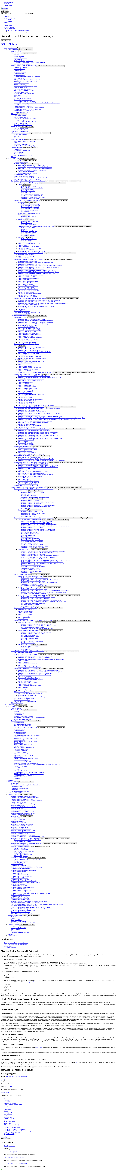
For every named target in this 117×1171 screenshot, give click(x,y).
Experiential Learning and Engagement (25, 176)
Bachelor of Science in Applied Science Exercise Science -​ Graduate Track (38, 432)
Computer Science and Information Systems (30, 519)
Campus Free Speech (10, 1103)
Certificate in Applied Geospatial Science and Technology (37, 628)
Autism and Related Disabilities (22, 841)
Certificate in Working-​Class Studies (21, 899)
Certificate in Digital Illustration (26, 341)
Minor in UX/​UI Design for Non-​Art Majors (30, 337)
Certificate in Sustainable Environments (32, 641)
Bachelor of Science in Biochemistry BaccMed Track (35, 506)
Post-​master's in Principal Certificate (20, 912)
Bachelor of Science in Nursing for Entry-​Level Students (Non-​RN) (36, 459)
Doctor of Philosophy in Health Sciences (22, 799)
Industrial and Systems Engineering (23, 854)
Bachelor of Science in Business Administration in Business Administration (38, 670)
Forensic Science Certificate (28, 514)
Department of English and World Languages (26, 182)
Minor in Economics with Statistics (27, 663)
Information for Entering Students (20, 133)
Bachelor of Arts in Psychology (26, 254)
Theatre (16, 359)
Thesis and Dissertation (20, 766)
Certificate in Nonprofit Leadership (27, 682)
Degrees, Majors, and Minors (22, 87)
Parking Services (18, 152)
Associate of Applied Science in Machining (33, 554)
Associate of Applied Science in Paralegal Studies (31, 251)
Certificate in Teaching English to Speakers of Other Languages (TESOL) (31, 893)
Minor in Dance (22, 364)
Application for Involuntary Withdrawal (25, 141)
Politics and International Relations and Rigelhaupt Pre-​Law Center (36, 226)
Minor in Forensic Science (28, 516)
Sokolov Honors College (17, 703)
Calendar (6, 16)
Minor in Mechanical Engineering (30, 604)
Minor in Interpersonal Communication (28, 278)
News (5, 1115)
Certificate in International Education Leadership (24, 881)
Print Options (4, 11)
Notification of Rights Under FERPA (24, 93)
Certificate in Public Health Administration (22, 887)
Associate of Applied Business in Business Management (33, 696)
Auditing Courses (19, 736)
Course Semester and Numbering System (25, 86)
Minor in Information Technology (30, 538)
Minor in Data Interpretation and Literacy (29, 243)
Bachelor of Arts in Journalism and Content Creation (32, 264)
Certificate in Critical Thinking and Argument (33, 195)
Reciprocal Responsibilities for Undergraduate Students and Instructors (33, 178)
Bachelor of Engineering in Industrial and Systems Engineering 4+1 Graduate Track (44, 601)
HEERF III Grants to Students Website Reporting (17, 1131)
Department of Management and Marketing (26, 668)
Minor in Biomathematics (25, 614)
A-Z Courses (7, 19)
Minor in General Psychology (26, 256)
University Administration (21, 128)
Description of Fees (16, 920)
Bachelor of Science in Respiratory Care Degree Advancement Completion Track (40, 416)
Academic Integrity (19, 75)
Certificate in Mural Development (27, 342)
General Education (19, 163)
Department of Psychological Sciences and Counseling (29, 253)
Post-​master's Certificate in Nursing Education (23, 910)
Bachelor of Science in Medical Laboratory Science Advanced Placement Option (39, 413)
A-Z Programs (8, 21)
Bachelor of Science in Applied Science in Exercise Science (34, 430)
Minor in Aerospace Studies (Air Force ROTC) (27, 485)
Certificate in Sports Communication (28, 296)
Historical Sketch (19, 56)
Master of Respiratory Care (18, 822)
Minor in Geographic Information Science (32, 627)
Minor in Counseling (23, 257)
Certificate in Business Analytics (26, 676)
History (20, 214)
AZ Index (6, 3)
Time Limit (17, 767)
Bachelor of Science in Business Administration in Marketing (34, 675)
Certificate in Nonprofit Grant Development (33, 197)
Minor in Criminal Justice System (27, 386)
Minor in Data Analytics (24, 615)
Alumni (6, 1098)
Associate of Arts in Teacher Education (28, 304)
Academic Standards (20, 733)
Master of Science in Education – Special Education (25, 838)
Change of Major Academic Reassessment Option (27, 79)
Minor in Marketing (23, 687)
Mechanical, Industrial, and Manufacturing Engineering (33, 595)
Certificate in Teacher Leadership (20, 892)
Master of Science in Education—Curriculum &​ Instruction (27, 843)
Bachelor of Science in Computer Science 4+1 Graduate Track (38, 529)
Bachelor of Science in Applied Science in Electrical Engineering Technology (42, 562)
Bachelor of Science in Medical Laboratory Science (32, 411)
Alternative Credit (19, 78)
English (20, 184)
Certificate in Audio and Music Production (29, 356)
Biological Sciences (23, 490)
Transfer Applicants (19, 120)
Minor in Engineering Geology (29, 635)
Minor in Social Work (24, 479)
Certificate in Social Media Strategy (27, 295)
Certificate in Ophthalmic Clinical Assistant (29, 425)
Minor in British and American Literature (32, 188)
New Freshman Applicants (21, 117)
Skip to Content (8, 2)
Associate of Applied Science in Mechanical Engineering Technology (40, 555)
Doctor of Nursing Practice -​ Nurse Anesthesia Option (25, 797)
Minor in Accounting (23, 660)
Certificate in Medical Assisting (26, 424)
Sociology (20, 237)
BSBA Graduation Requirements (23, 652)
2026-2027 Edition (9, 44)
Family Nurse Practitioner (21, 861)
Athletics (6, 1100)
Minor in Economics (23, 662)
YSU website (38, 1047)
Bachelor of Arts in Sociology (29, 239)
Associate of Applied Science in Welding (32, 558)
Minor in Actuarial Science (25, 612)
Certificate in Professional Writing (30, 198)
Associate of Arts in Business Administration (30, 693)
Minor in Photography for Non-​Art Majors (29, 334)
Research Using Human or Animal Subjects (26, 758)
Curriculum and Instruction (21, 845)
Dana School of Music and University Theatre (26, 344)
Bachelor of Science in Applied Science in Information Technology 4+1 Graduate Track (45, 526)
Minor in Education (23, 308)
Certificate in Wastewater (28, 643)
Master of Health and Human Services (21, 814)
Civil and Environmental (21, 849)
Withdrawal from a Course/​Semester (24, 110)
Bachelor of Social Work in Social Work (29, 468)
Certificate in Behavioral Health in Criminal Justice (31, 394)
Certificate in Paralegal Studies (26, 249)
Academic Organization (20, 58)
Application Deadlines (20, 115)
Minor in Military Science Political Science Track (31, 454)
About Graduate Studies (17, 721)
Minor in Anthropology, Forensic (30, 210)
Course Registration (19, 84)
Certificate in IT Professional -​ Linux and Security (34, 546)
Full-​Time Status (18, 743)
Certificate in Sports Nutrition (26, 444)
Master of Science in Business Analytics (22, 824)
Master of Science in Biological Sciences (22, 825)
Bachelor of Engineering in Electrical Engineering (34, 589)
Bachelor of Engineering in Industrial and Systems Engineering (38, 597)
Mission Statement (19, 722)
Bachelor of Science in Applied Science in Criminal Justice (34, 376)
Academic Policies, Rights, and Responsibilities (17, 30)
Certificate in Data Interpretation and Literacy (30, 248)
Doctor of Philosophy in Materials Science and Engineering (27, 800)
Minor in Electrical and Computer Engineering (33, 593)
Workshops (17, 778)
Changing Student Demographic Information (16, 943)
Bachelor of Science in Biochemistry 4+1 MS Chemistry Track (38, 505)
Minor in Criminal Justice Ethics (26, 385)
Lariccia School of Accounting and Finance (26, 654)
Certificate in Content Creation (26, 287)
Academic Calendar (19, 69)
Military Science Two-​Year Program (27, 449)
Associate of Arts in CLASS (22, 314)
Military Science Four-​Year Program (27, 448)
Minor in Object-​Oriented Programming (32, 541)
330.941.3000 (5, 1092)
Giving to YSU (8, 1112)
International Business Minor (22, 700)
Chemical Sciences (23, 498)
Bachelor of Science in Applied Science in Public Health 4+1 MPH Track (38, 467)
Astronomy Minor (26, 647)
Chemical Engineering (20, 848)
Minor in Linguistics (26, 192)
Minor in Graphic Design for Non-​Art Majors (30, 331)
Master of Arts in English (17, 805)
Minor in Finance (22, 665)
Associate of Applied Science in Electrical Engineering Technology (39, 552)
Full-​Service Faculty (19, 130)
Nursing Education (19, 862)
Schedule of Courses (9, 18)
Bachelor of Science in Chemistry (30, 500)
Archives (6, 22)
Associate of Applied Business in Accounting (30, 695)
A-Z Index (7, 1101)
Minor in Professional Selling (26, 690)
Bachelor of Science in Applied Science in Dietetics (32, 436)
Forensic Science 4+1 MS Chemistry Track (33, 513)
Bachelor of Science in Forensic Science (32, 511)
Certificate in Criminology (25, 397)
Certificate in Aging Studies (25, 443)
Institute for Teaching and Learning (23, 61)
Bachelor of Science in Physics (29, 646)
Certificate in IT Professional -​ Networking (32, 547)
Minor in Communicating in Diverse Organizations (31, 275)
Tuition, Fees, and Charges (18, 139)
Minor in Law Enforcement (25, 391)
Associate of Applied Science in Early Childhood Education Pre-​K (36, 306)
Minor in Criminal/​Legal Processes (27, 388)
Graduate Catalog (9, 27)
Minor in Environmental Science (30, 638)
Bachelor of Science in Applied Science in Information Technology (39, 524)
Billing (16, 142)
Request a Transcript (9, 1118)
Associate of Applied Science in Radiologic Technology (33, 422)
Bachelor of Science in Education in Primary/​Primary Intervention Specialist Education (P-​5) (43, 303)
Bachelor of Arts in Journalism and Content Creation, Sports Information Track (39, 267)
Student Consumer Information (12, 1132)
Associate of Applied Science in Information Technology (36, 521)
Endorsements (21, 309)
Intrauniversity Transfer (20, 752)
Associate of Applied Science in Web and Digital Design (33, 323)
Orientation (17, 136)
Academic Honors (19, 73)
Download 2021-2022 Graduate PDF (14, 1157)
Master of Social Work (17, 864)
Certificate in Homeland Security (27, 400)
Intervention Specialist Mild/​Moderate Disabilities (27, 840)
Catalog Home (8, 5)
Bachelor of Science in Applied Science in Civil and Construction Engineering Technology (45, 560)
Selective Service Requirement (22, 98)
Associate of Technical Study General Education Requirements (35, 168)
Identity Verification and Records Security (15, 944)
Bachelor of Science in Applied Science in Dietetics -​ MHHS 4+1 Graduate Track (40, 438)
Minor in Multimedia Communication (28, 281)
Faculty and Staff (15, 126)
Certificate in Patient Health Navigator (28, 484)
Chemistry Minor (25, 508)
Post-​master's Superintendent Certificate (21, 913)
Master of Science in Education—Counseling (23, 835)
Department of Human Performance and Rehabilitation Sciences (31, 429)
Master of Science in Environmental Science (23, 832)
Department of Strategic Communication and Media (28, 259)
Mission (16, 54)
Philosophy (21, 219)
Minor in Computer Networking (30, 533)
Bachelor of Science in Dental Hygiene (28, 410)
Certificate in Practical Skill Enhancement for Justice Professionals (36, 405)
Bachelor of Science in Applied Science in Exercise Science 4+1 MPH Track (38, 435)
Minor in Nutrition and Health (26, 440)
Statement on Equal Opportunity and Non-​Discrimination (29, 62)
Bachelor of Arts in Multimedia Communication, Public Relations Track (37, 270)
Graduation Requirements (21, 92)
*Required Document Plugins (12, 1125)
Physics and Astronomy (24, 644)
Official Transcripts (9, 946)
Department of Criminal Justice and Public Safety (27, 374)
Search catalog (5, 13)
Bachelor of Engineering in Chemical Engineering (34, 578)
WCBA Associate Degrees (21, 692)
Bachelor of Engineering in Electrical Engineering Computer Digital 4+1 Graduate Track (45, 590)
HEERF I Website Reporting (12, 1127)
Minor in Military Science (25, 451)
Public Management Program (29, 231)
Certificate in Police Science (25, 403)
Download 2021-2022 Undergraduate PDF (15, 1163)
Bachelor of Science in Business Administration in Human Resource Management (40, 671)
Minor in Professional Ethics (29, 224)
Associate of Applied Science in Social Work (30, 476)
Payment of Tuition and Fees (22, 144)
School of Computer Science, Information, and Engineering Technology (33, 518)
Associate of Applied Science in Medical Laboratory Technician (35, 421)
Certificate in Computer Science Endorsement (23, 870)
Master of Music (15, 816)
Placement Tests (18, 138)
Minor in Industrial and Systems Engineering (33, 603)
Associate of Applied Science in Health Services (31, 473)
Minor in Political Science (28, 235)
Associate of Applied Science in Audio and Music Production (34, 352)
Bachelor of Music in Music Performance (29, 350)
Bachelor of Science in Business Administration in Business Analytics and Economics (41, 659)
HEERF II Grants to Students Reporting (15, 1129)
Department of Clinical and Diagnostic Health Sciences (29, 407)
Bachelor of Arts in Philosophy (29, 221)
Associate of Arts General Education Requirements (31, 165)
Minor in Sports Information (25, 284)
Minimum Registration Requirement (24, 753)
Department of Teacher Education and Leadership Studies (30, 298)
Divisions (6, 1107)
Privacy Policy (9, 1087)
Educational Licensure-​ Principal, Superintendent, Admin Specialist (29, 901)
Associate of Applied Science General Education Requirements (35, 167)
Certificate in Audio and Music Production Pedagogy (32, 358)
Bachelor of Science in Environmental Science (33, 633)
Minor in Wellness (23, 441)
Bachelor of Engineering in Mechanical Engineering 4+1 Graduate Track (41, 600)
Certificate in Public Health (18, 888)
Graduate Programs (13, 794)
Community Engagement (21, 162)
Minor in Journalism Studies (25, 279)
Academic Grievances (20, 72)
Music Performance (19, 819)
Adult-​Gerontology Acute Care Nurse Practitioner (27, 859)
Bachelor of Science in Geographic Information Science (36, 624)
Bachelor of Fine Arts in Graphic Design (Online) (31, 319)
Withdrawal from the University (23, 112)
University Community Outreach (23, 155)
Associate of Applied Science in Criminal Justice (31, 379)
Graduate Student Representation (23, 725)
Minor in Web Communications (29, 543)
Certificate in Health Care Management (21, 876)
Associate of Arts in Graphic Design (27, 325)
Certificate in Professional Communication (29, 293)
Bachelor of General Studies (22, 311)
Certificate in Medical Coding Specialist (28, 481)
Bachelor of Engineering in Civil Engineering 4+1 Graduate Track (39, 582)
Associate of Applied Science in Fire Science (30, 380)
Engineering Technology (24, 549)
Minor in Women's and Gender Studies (28, 246)
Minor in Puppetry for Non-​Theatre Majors (29, 367)
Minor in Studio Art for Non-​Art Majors (28, 336)
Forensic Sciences (22, 510)
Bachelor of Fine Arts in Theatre (26, 363)
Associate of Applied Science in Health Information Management (35, 474)
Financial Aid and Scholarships (19, 131)
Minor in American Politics (28, 232)
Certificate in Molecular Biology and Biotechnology (35, 497)
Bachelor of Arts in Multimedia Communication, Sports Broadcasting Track (38, 272)
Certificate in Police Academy (26, 402)
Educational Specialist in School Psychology (23, 804)
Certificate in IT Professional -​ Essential (32, 544)
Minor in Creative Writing (28, 189)
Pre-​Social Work (22, 470)
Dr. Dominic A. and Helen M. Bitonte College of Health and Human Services (32, 372)
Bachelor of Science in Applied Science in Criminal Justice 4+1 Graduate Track (39, 377)
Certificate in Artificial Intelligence (20, 868)
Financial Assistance (13, 781)
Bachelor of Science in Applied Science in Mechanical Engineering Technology (42, 563)
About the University (16, 53)
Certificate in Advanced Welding (30, 568)
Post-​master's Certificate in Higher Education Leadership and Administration (31, 909)
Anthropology (21, 202)
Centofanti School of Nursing (22, 455)
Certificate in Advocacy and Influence (28, 286)
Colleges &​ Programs (13, 158)
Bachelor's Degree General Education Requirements (32, 170)
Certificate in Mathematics (18, 884)
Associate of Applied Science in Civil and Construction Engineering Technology (43, 551)
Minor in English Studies (28, 191)
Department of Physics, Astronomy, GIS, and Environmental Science (33, 620)
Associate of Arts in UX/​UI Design (27, 327)
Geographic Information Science (26, 622)
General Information (9, 28)
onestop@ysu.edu (29, 982)
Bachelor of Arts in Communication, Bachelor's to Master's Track (35, 262)
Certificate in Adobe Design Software (28, 339)
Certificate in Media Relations (26, 292)
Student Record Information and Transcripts (26, 101)
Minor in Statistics (23, 619)
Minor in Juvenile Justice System (27, 390)
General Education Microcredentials (27, 173)
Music (16, 345)
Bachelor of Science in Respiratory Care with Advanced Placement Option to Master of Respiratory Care (46, 419)
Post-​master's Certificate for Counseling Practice (24, 905)
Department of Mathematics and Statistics (25, 608)
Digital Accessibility (9, 1134)
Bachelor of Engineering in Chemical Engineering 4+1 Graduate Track (40, 579)
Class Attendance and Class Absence (24, 90)
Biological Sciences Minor (28, 495)
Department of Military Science (22, 446)
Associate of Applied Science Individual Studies (27, 312)
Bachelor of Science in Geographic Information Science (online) (38, 625)
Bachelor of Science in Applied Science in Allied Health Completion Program (39, 408)
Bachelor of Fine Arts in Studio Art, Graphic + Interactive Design (35, 320)
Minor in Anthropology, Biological (30, 205)
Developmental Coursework (22, 174)
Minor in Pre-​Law (23, 245)
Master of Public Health (17, 821)
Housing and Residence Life (22, 150)
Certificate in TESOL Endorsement (20, 895)
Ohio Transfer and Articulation (22, 97)
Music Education (19, 818)
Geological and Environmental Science (28, 630)
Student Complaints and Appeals (23, 100)
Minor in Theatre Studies (24, 370)
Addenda (13, 157)
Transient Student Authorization (23, 104)
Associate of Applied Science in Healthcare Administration (34, 471)
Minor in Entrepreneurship (25, 684)
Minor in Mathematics (24, 617)
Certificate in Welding (27, 572)
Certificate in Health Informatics (19, 878)
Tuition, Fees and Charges (15, 915)
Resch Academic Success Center (13, 1104)
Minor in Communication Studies (27, 276)
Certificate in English (16, 873)
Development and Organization (22, 724)
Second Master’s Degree (21, 760)
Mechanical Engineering (21, 856)
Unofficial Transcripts (10, 947)
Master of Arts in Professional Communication (23, 807)
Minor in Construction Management (31, 565)
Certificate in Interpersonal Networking (28, 290)
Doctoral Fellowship (16, 786)
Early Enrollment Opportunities (22, 123)
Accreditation (18, 59)
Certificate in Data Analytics (25, 611)
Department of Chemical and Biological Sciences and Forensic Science (33, 489)
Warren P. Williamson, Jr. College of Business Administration (27, 651)
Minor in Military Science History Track (28, 452)
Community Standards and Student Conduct (26, 81)
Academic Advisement (20, 67)
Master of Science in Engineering (20, 846)
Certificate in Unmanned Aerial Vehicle (31, 571)
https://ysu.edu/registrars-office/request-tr (17, 1076)
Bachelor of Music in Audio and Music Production (31, 347)
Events (6, 1111)
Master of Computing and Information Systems (23, 811)
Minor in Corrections (23, 383)
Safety (6, 1120)
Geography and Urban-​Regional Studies (29, 213)
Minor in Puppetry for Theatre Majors (28, 369)
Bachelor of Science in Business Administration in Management (35, 673)
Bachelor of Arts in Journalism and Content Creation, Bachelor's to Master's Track (40, 265)
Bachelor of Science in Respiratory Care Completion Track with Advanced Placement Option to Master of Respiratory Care (51, 418)
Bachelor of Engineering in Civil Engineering (33, 581)
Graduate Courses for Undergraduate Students (26, 747)
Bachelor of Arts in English (28, 186)
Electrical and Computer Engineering (28, 587)
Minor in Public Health (24, 477)
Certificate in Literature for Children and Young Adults (25, 882)
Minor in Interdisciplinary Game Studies (28, 333)
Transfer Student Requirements (26, 171)
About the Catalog (16, 51)
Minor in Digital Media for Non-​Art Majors (29, 330)
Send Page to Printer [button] (9, 1146)
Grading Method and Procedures (23, 89)
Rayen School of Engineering (22, 574)
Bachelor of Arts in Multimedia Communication (31, 269)
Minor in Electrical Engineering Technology (33, 566)
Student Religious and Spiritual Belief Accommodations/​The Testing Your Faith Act (37, 103)
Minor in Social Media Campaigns (27, 282)
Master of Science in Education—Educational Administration (27, 836)
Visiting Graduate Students (21, 771)
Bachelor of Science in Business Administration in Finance (34, 657)
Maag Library (8, 1114)
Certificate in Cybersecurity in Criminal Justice (30, 399)
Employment (7, 1109)
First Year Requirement (20, 134)
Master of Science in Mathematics (20, 833)
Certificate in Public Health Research (21, 890)
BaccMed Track (25, 494)
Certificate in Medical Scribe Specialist (28, 482)
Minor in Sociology (26, 240)
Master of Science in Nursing (19, 857)
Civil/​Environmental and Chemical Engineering (31, 576)
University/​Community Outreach (20, 932)
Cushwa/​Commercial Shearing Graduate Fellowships (25, 785)
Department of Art (19, 317)
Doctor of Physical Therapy (18, 802)
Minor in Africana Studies (25, 242)
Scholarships (14, 789)
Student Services (18, 154)
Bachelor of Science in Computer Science (32, 527)
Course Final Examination (21, 83)
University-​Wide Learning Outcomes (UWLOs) (27, 179)
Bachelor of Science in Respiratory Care (29, 415)
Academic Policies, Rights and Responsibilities (23, 65)
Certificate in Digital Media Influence (28, 289)
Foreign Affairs (25, 229)
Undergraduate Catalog (10, 48)
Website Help (7, 1123)
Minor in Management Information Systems (29, 685)
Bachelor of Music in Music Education (28, 349)
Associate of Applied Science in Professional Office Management (39, 557)
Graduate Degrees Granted (15, 792)
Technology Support (9, 1121)
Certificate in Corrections (24, 396)
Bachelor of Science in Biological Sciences (32, 492)
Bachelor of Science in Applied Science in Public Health (33, 464)
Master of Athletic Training (18, 808)
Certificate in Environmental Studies (20, 874)
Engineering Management (21, 853)
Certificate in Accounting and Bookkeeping (29, 667)
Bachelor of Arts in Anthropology (30, 204)
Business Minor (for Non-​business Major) (25, 701)
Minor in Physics (25, 649)
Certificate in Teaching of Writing (20, 898)
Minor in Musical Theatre (25, 366)
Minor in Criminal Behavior (25, 382)
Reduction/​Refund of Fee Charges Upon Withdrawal (28, 146)
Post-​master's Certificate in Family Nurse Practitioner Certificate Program (30, 907)
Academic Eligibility (20, 70)
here (77, 1062)
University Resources (17, 147)
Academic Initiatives (16, 160)
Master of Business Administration (20, 810)
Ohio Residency (18, 95)
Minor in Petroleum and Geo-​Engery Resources (34, 585)
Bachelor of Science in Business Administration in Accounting (34, 656)
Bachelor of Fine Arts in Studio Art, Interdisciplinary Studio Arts (35, 322)
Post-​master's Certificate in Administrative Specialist (25, 902)
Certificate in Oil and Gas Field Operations (32, 584)
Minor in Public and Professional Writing (32, 194)
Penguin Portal (8, 1117)
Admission (14, 114)
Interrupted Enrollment (20, 750)
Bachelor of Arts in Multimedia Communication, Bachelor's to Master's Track (39, 273)
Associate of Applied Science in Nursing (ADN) (31, 457)
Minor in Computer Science (28, 535)
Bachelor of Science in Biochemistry (31, 503)
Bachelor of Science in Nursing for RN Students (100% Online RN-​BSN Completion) (41, 460)
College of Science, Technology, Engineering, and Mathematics (28, 487)
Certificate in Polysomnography (26, 427)
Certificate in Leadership (24, 681)
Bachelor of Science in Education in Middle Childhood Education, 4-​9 (37, 301)
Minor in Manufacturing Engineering (31, 606)
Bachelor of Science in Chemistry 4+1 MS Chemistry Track (37, 502)
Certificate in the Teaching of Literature (21, 896)
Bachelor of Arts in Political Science (31, 228)
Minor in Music (22, 355)
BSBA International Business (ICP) (24, 698)
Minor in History (25, 218)
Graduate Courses (19, 746)
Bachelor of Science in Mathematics (27, 609)
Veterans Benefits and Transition (23, 106)
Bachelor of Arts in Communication (27, 261)
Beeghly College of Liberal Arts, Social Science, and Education (28, 181)
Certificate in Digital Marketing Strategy (28, 678)
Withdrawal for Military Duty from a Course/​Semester (29, 109)
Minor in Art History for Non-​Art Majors (29, 328)
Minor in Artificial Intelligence (29, 532)
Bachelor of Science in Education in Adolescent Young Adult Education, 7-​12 (39, 300)
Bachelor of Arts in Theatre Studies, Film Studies (31, 361)
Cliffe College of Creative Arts (19, 315)
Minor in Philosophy (26, 223)
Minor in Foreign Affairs (28, 234)
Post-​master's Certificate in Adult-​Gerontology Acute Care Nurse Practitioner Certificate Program (37, 904)
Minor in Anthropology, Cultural (30, 207)
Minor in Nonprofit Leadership (26, 688)
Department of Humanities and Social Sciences (27, 200)
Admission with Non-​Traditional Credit (25, 122)
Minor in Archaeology (27, 211)
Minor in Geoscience (27, 639)
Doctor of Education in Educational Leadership (23, 796)
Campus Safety (18, 149)
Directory (6, 1106)
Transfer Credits (18, 769)
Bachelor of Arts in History (28, 216)
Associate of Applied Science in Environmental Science (36, 632)
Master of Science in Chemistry (19, 827)
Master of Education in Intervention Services (23, 813)
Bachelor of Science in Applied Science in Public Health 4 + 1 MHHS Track (38, 465)
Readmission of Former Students (23, 125)
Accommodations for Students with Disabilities (27, 76)
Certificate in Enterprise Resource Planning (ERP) (31, 679)
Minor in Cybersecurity (27, 537)
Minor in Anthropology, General (30, 208)
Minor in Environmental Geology (30, 636)
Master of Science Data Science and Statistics (23, 830)
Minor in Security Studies (25, 393)
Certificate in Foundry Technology (30, 569)
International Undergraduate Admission (25, 118)
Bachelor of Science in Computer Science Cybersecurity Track (38, 530)
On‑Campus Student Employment (20, 791)
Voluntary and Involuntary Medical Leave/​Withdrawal (29, 107)
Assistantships (15, 783)
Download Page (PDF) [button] (10, 1152)
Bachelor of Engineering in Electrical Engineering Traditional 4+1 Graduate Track (43, 592)
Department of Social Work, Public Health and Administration (31, 462)
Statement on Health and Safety (22, 64)
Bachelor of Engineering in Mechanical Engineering (35, 598)
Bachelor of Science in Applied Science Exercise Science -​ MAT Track (37, 433)
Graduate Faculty (12, 935)
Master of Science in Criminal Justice (21, 829)
